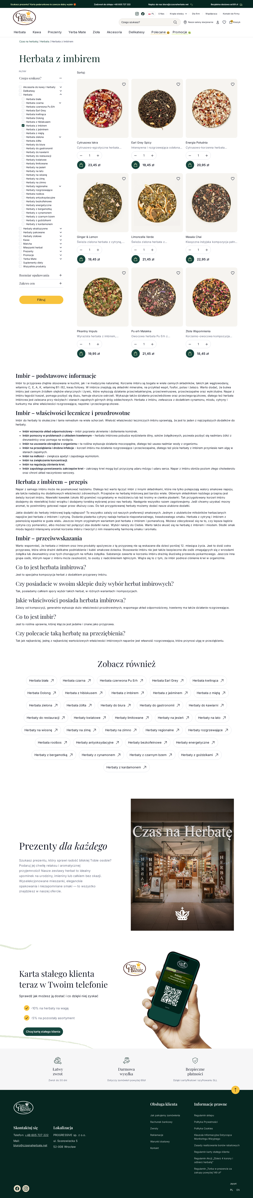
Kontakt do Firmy (231, 13)
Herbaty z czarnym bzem (40, 216)
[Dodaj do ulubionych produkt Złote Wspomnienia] (232, 273)
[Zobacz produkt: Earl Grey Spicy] (157, 108)
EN (238, 1189)
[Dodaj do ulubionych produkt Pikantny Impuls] (124, 273)
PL (231, 1189)
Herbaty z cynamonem (39, 212)
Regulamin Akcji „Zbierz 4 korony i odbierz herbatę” (213, 1160)
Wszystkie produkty (34, 266)
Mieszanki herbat (33, 247)
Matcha (27, 243)
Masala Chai (194, 237)
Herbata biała (33, 99)
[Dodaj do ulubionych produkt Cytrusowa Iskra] (124, 84)
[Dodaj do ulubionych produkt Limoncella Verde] (178, 178)
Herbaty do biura (35, 144)
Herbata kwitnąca (36, 114)
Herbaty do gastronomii (39, 148)
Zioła (96, 32)
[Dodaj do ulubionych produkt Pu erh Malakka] (178, 273)
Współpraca (211, 13)
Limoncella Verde (142, 237)
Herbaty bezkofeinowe (39, 201)
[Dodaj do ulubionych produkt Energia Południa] (232, 84)
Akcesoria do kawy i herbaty (39, 87)
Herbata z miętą (35, 133)
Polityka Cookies (203, 1128)
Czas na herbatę (28, 41)
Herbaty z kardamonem (39, 224)
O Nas (161, 13)
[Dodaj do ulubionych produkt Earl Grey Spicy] (178, 84)
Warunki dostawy (160, 1141)
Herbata (20, 32)
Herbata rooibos (35, 193)
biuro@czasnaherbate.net (30, 1145)
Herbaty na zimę (35, 178)
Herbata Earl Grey (36, 110)
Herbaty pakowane (34, 232)
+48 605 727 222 (37, 1135)
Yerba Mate (77, 32)
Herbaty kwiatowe (36, 159)
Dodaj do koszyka (81, 165)
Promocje (180, 32)
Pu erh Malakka (141, 331)
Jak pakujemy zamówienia (165, 1115)
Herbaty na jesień (36, 167)
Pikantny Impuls (87, 331)
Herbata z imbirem (36, 125)
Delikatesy (137, 32)
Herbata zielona (35, 136)
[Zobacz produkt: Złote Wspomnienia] (211, 297)
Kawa (37, 32)
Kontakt (154, 1148)
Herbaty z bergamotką (39, 208)
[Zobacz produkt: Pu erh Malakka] (157, 297)
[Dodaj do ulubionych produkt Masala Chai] (232, 178)
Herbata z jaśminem (37, 129)
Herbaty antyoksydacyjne (40, 197)
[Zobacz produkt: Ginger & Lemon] (103, 202)
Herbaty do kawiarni (37, 152)
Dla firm (196, 13)
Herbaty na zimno (36, 182)
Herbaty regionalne (37, 186)
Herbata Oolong (35, 118)
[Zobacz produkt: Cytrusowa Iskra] (103, 108)
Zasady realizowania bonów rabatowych (217, 1145)
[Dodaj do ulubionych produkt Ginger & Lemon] (124, 178)
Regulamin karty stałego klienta (211, 1151)
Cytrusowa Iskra (87, 142)
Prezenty (55, 32)
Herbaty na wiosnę (36, 174)
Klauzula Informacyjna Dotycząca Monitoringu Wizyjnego (213, 1136)
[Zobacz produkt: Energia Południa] (211, 108)
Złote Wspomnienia (198, 331)
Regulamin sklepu (204, 1115)
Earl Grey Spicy (141, 142)
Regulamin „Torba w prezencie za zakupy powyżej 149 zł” (213, 1170)
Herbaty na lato (34, 171)
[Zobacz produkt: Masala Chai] (211, 202)
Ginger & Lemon (87, 237)
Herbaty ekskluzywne (35, 228)
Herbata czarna (35, 102)
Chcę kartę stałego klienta (43, 1031)
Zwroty (154, 1128)
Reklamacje (156, 1134)
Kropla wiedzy (177, 13)
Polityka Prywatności (206, 1121)
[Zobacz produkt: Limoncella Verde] (157, 202)
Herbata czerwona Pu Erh (40, 106)
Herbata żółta (33, 140)
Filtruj (41, 300)
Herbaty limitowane (37, 163)
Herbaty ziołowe (32, 236)
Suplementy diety (33, 262)
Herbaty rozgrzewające (39, 189)
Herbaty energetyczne (38, 205)
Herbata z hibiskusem (38, 121)
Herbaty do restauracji (38, 155)
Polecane (158, 32)
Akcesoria (114, 32)
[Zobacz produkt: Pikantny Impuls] (103, 297)
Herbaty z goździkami (38, 220)
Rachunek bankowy (161, 1121)
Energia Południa (197, 142)
